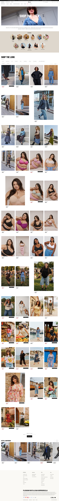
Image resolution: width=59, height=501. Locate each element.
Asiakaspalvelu (43, 474)
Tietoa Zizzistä (52, 474)
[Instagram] (51, 497)
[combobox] (47, 2)
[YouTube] (55, 497)
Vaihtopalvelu (42, 475)
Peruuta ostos (43, 485)
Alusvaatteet (24, 482)
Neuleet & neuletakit (25, 479)
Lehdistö (51, 475)
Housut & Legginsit (25, 478)
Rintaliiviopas (42, 479)
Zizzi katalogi (51, 478)
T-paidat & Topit (25, 474)
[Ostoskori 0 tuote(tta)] (57, 2)
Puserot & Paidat (25, 475)
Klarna (42, 482)
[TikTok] (53, 497)
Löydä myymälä (43, 478)
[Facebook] (52, 497)
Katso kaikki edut (34, 476)
